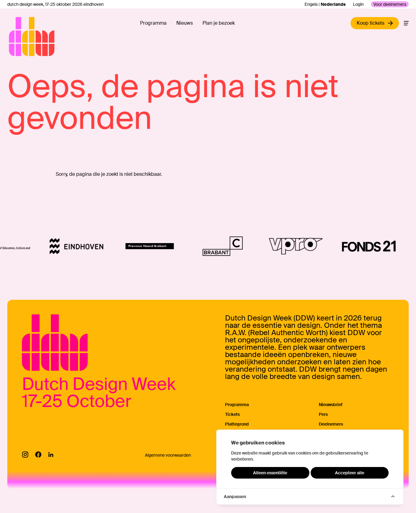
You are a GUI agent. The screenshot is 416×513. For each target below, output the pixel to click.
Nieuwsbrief (331, 404)
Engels (311, 4)
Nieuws (184, 23)
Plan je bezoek (219, 23)
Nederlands (333, 4)
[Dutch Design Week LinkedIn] (50, 454)
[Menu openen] (406, 23)
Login (358, 4)
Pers (323, 414)
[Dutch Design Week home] (15, 36)
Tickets (232, 414)
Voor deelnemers (389, 4)
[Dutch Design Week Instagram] (25, 454)
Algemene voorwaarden (168, 455)
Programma (153, 23)
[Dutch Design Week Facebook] (38, 454)
